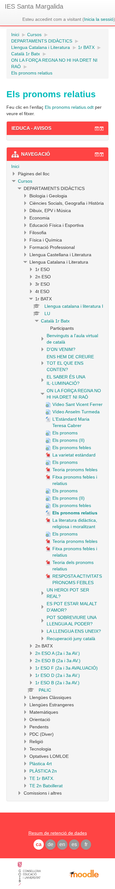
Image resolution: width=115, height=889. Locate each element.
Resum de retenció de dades (57, 833)
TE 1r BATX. (41, 778)
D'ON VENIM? (61, 349)
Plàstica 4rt (40, 763)
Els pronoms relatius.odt (69, 107)
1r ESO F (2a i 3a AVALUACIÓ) (66, 668)
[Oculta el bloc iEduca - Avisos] (97, 129)
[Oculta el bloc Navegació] (97, 154)
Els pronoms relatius (31, 72)
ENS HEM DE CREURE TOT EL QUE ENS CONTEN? (70, 363)
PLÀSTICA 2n (43, 771)
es (74, 844)
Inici (15, 166)
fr (86, 844)
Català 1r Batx (55, 320)
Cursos (25, 181)
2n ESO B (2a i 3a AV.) (57, 660)
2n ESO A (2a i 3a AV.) (57, 653)
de (50, 844)
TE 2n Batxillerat (46, 785)
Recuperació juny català (71, 638)
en (62, 844)
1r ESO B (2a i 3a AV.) (57, 682)
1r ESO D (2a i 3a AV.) (57, 675)
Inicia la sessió (98, 19)
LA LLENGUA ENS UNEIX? (74, 631)
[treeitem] (57, 166)
